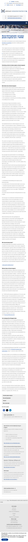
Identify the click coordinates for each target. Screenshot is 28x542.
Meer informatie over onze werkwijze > (10, 479)
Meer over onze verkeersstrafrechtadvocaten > (12, 456)
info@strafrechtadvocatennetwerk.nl (15, 18)
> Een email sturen (14, 522)
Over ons (14, 508)
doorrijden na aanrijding (6, 42)
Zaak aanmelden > (9, 415)
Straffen (4, 400)
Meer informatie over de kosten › (9, 467)
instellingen (21, 537)
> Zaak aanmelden (14, 520)
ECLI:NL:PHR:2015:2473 (9, 314)
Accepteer (5, 539)
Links (14, 515)
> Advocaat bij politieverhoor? (7, 264)
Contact (14, 513)
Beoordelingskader (7, 398)
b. (2, 58)
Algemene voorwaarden (14, 516)
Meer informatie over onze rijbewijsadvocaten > (12, 443)
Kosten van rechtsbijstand (14, 511)
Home (8, 500)
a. (2, 53)
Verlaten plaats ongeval (7, 395)
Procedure (14, 509)
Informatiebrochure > (10, 488)
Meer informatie (6, 403)
